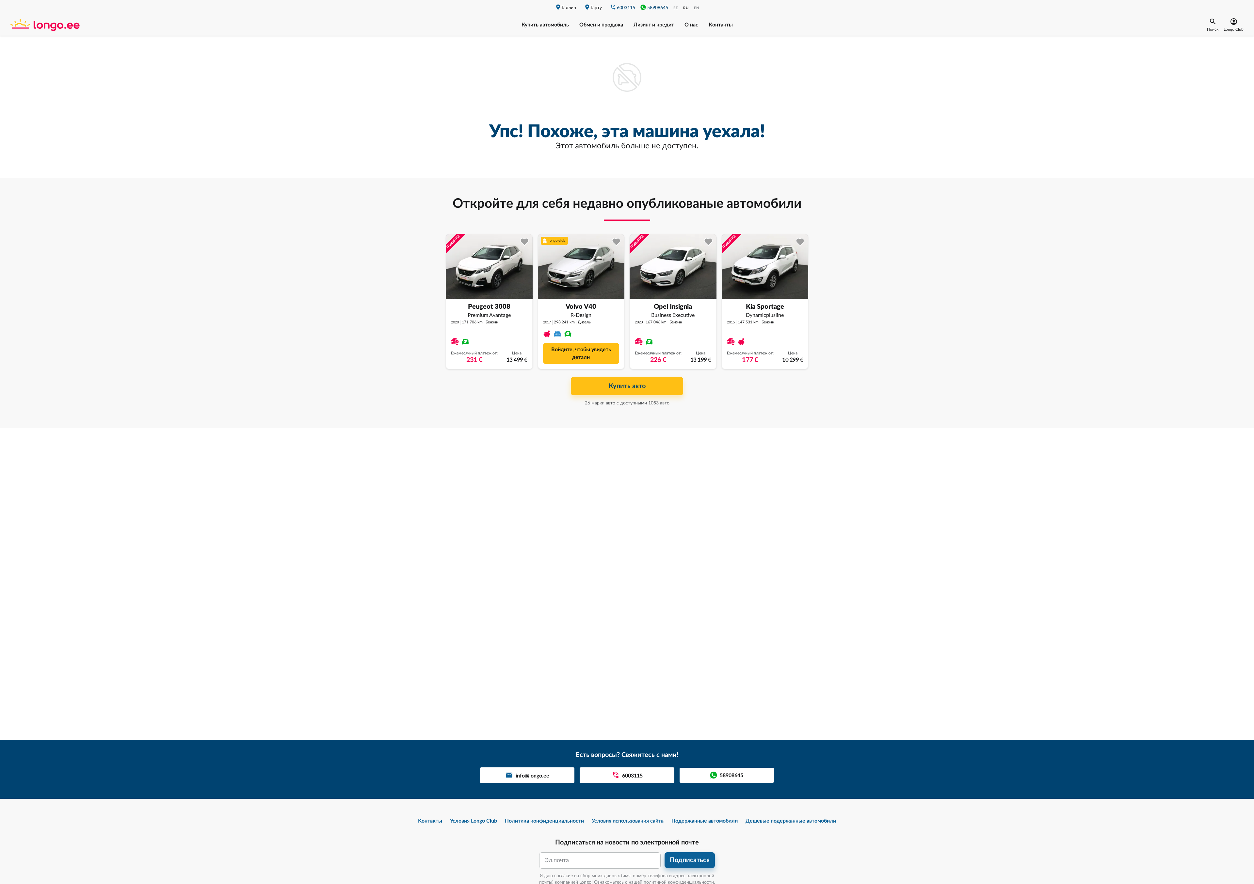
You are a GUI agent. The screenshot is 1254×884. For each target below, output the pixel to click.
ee (675, 8)
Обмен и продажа (601, 24)
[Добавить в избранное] (525, 242)
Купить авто (627, 386)
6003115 (626, 8)
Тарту (596, 8)
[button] (1212, 25)
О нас (691, 24)
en (696, 8)
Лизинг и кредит (654, 24)
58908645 (657, 8)
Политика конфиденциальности (544, 821)
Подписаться (690, 860)
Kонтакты (721, 24)
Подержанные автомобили (704, 821)
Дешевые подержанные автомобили (791, 821)
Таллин (568, 8)
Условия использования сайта (628, 821)
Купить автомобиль (545, 24)
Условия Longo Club (473, 821)
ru (686, 8)
